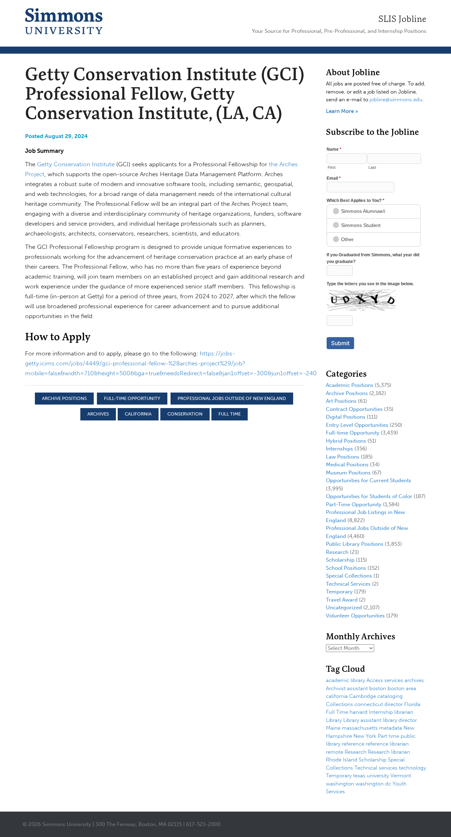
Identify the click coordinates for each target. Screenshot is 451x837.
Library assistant (362, 720)
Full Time (229, 414)
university (378, 775)
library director (400, 720)
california (138, 414)
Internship (381, 712)
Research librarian (389, 752)
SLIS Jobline (402, 18)
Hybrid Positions (346, 441)
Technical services (375, 768)
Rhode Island (341, 760)
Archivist (336, 688)
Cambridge (362, 696)
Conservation (185, 414)
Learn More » (342, 111)
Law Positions (342, 457)
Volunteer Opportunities (355, 615)
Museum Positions (348, 473)
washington (340, 784)
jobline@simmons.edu (396, 99)
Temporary (339, 591)
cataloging (390, 696)
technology (412, 768)
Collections (339, 704)
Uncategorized (344, 607)
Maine (333, 728)
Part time (388, 736)
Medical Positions (347, 464)
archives (98, 414)
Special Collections (349, 576)
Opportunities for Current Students (368, 480)
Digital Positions (345, 417)
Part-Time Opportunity (354, 504)
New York (364, 736)
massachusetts (360, 728)
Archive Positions (64, 398)
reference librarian (387, 744)
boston (377, 688)
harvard (358, 712)
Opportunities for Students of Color (369, 496)
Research (337, 552)
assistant (357, 688)
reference (353, 744)
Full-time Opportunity (132, 398)
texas (359, 775)
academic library (345, 680)
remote (334, 752)
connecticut (368, 704)
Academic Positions (349, 385)
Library (334, 720)
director (393, 704)
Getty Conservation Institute (76, 164)
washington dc (373, 784)
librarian (403, 712)
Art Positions (341, 401)
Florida (412, 704)
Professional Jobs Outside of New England (232, 398)
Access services (384, 680)
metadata (390, 728)
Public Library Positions (354, 544)
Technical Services (348, 584)
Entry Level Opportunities (357, 425)
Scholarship (340, 560)
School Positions (346, 568)
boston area (402, 688)
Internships (339, 449)
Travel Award (342, 600)
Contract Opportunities (354, 409)
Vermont (400, 775)
